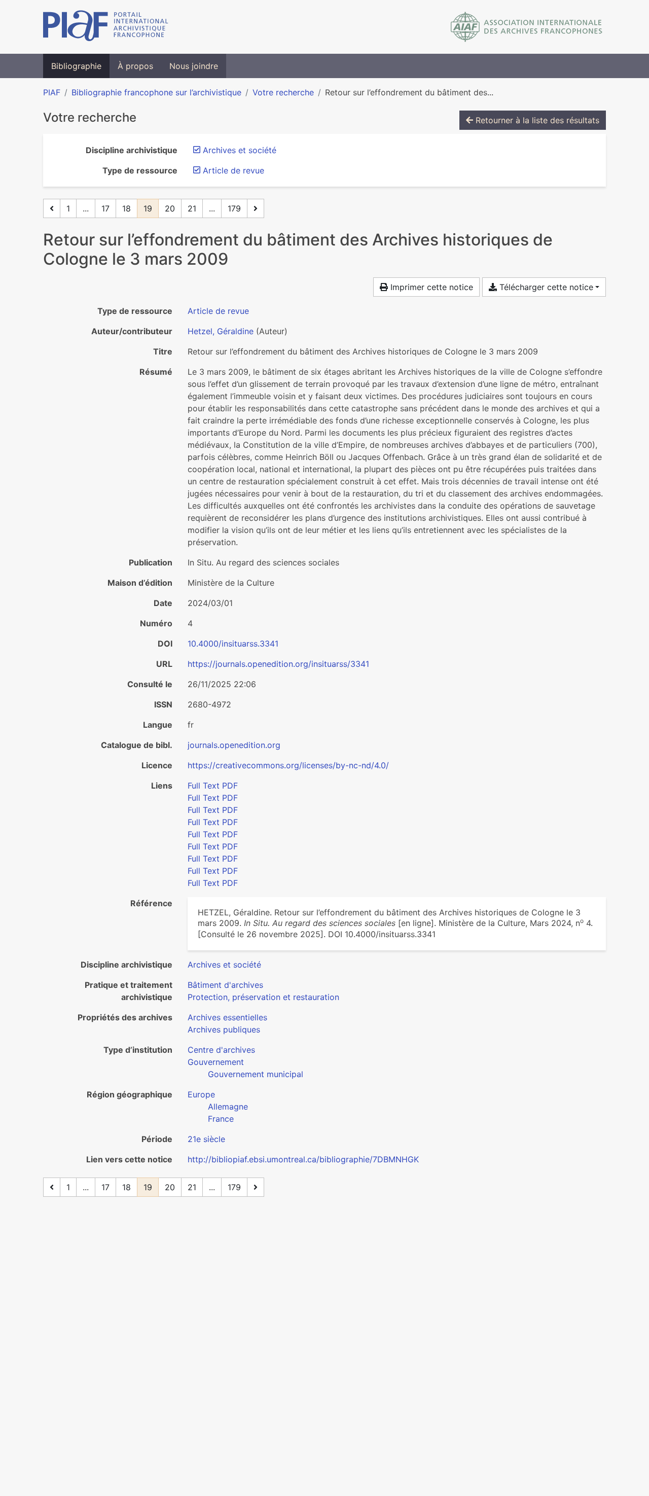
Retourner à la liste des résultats (536, 120)
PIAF (51, 92)
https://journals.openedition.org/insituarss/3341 (278, 664)
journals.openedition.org (234, 745)
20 (170, 208)
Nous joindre (193, 66)
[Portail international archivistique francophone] (105, 27)
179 (234, 208)
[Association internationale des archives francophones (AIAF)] (526, 27)
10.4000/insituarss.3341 (233, 643)
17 (105, 208)
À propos (135, 66)
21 (192, 208)
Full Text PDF (213, 785)
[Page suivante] (255, 208)
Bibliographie (76, 66)
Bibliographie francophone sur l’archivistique (156, 92)
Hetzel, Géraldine (221, 331)
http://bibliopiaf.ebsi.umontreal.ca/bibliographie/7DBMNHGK (303, 1159)
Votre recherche (283, 92)
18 (126, 208)
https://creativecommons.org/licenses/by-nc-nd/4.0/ (288, 765)
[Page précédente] (51, 208)
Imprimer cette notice (430, 287)
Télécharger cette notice (545, 287)
